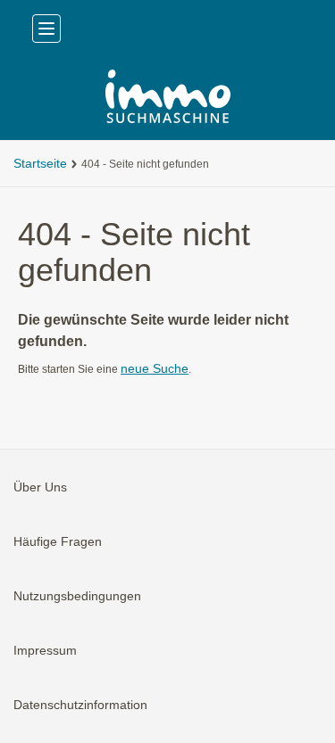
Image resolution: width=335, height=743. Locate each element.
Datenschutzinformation (80, 705)
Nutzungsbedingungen (77, 596)
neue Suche (154, 368)
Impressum (45, 650)
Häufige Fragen (57, 541)
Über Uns (40, 487)
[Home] (167, 99)
